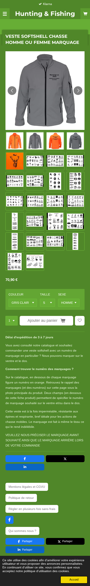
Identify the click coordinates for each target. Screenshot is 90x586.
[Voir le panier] (85, 13)
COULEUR (16, 294)
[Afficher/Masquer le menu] (5, 13)
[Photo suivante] (78, 90)
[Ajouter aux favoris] (80, 320)
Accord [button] (73, 579)
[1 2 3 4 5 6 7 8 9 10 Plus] (11, 320)
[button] (14, 141)
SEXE (62, 294)
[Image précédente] (12, 90)
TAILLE (45, 294)
